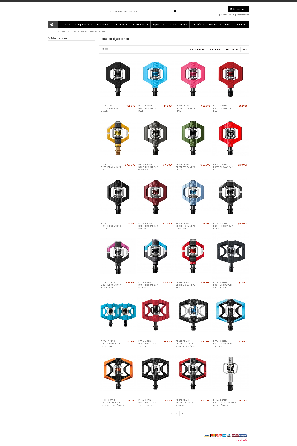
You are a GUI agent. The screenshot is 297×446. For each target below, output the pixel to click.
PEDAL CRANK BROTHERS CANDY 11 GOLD (111, 167)
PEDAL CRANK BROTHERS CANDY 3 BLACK (111, 226)
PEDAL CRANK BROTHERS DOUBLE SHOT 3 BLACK (148, 403)
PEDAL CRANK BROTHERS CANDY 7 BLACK (223, 226)
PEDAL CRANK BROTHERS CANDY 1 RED (222, 108)
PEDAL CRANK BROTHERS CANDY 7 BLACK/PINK (111, 285)
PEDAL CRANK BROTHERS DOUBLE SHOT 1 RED (148, 344)
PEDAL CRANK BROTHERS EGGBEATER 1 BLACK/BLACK (224, 403)
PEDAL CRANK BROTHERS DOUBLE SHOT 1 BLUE (110, 344)
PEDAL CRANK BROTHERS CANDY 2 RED (223, 167)
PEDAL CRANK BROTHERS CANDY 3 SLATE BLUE (186, 226)
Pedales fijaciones (57, 38)
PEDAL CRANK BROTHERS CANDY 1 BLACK (110, 108)
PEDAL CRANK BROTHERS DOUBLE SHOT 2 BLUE (222, 344)
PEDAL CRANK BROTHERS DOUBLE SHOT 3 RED (185, 403)
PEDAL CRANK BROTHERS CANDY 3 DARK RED (148, 226)
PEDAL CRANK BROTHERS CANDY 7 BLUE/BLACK (148, 285)
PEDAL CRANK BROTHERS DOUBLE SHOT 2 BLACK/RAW (185, 344)
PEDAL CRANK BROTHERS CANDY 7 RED (185, 285)
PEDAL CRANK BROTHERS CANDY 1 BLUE (147, 108)
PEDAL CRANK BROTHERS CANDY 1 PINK (185, 108)
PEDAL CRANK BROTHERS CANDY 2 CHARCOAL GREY (148, 167)
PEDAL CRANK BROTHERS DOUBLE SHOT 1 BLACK (222, 285)
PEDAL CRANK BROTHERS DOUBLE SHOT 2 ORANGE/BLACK (112, 403)
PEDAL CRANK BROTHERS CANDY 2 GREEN (185, 167)
